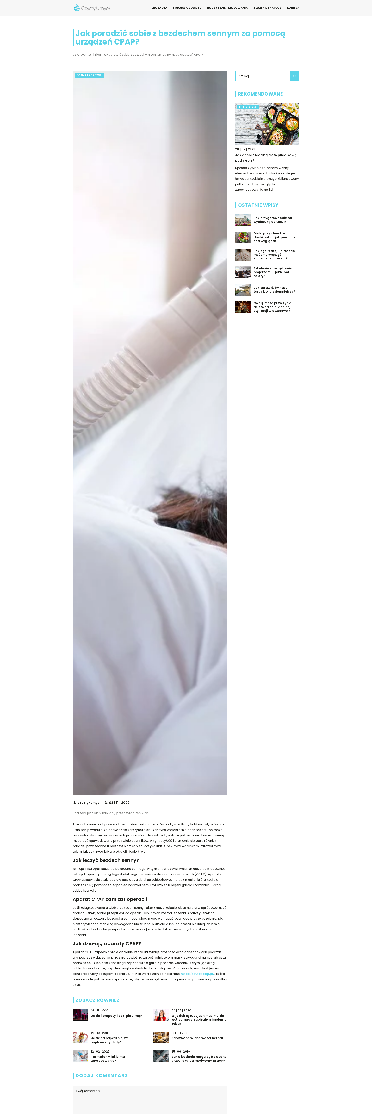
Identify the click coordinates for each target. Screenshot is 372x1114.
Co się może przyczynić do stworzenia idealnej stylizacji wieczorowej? (272, 307)
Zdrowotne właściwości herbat (197, 1038)
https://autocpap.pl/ (197, 974)
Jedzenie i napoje (267, 8)
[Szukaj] (294, 76)
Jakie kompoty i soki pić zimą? (116, 1016)
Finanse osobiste (187, 8)
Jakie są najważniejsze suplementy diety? (110, 1040)
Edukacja (159, 8)
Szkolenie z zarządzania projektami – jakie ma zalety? (273, 272)
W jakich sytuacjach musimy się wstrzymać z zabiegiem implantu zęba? (199, 1020)
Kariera (293, 8)
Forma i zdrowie (89, 75)
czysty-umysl (89, 802)
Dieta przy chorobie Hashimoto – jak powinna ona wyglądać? (274, 237)
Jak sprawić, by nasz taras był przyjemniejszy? (274, 289)
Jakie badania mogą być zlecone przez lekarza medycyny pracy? (199, 1059)
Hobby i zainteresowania (227, 8)
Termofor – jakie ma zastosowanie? (108, 1059)
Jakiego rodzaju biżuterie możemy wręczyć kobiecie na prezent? (274, 254)
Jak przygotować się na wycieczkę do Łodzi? (273, 220)
